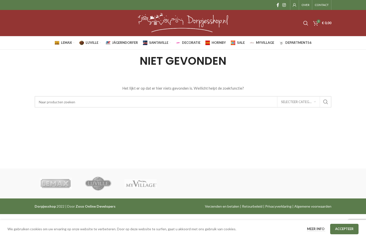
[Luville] (98, 183)
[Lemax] (56, 183)
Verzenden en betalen (222, 206)
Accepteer (344, 229)
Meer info (316, 229)
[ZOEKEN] (325, 102)
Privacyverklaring (278, 206)
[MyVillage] (141, 183)
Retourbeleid (252, 206)
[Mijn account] (294, 5)
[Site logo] (183, 22)
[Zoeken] (306, 23)
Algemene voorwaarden (312, 206)
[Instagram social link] (284, 5)
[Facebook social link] (278, 5)
